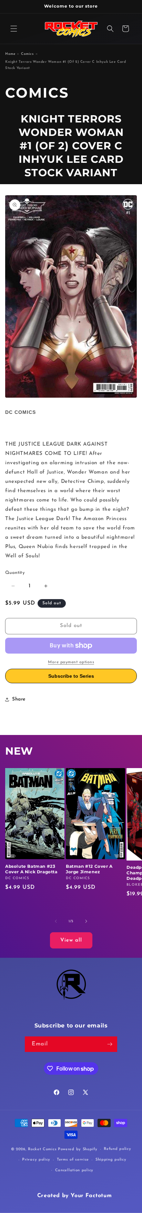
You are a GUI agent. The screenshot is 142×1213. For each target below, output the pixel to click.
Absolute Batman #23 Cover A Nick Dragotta (31, 869)
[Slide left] (55, 921)
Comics (27, 54)
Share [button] (19, 699)
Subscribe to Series (71, 676)
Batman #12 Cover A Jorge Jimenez (89, 869)
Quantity (15, 572)
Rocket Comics (42, 1149)
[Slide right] (86, 921)
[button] (13, 28)
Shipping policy (110, 1160)
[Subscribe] (109, 1044)
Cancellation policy (74, 1170)
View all (71, 940)
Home (10, 54)
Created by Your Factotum (74, 1196)
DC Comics (20, 412)
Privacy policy (36, 1160)
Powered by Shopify (78, 1149)
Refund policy (117, 1149)
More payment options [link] (71, 662)
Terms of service (73, 1160)
